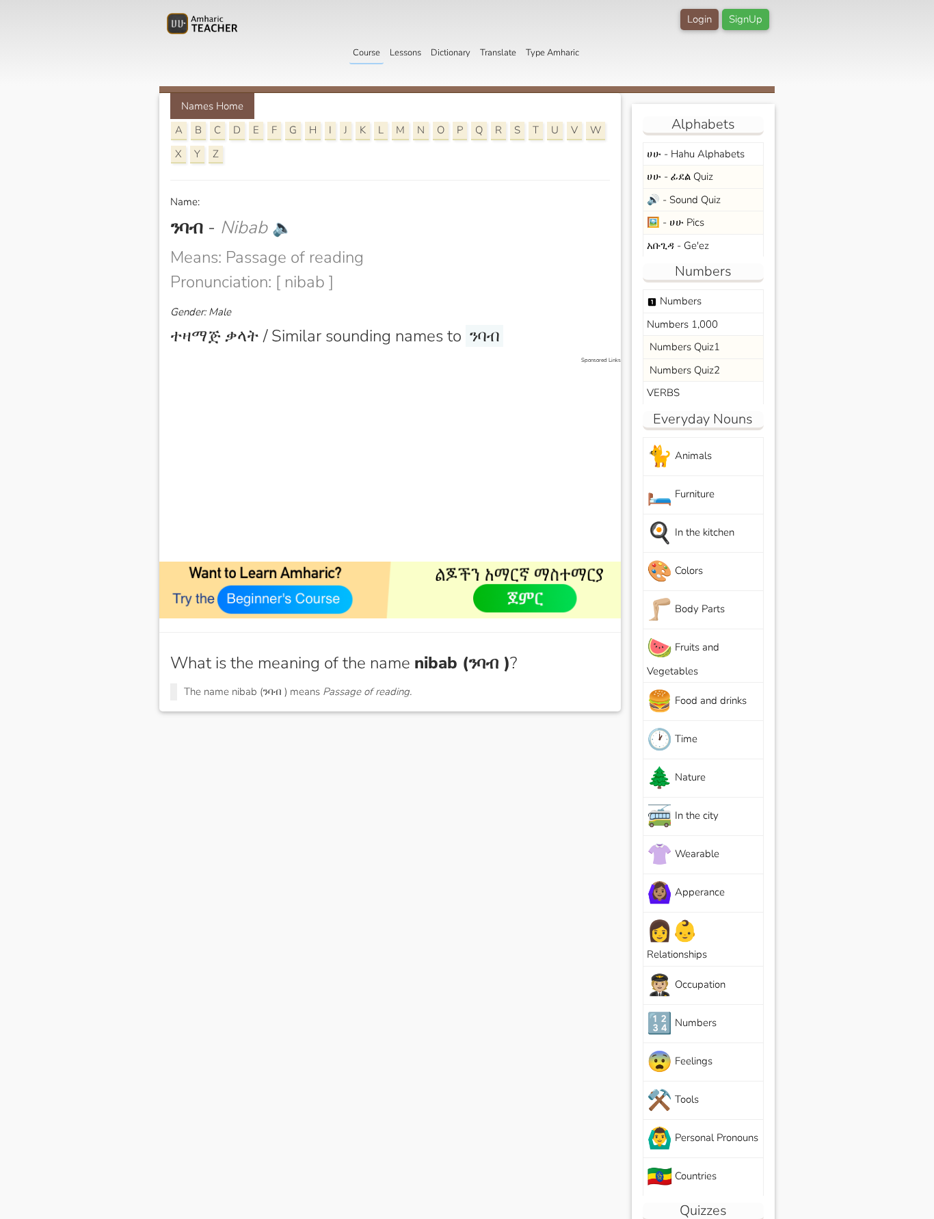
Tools (673, 1100)
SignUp (745, 19)
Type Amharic (552, 53)
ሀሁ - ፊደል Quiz (680, 176)
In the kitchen (690, 533)
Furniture (681, 495)
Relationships (677, 939)
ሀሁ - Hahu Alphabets (696, 154)
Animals (679, 457)
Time (672, 740)
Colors (675, 572)
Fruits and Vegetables (683, 656)
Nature (676, 778)
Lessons (405, 53)
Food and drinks (697, 701)
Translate (498, 53)
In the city (683, 816)
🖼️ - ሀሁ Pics (675, 222)
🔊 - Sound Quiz (684, 200)
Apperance (686, 893)
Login (699, 19)
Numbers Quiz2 (683, 370)
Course (366, 53)
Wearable (683, 855)
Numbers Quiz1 (683, 347)
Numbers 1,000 (682, 324)
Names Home (212, 106)
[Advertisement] (397, 460)
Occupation (686, 985)
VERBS (663, 392)
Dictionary (450, 53)
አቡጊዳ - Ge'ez (678, 245)
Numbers (674, 301)
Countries (682, 1177)
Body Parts (686, 610)
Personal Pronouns (702, 1139)
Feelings (679, 1062)
